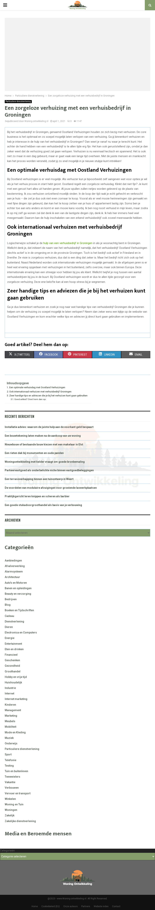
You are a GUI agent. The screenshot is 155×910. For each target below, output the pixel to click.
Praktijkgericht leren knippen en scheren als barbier (37, 496)
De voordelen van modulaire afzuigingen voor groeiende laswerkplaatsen (51, 487)
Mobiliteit (10, 726)
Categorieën (7, 850)
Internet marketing (16, 698)
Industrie (10, 687)
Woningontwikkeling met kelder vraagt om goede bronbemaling (45, 461)
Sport (8, 754)
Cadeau (9, 615)
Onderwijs (11, 743)
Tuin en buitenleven (16, 771)
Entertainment (13, 643)
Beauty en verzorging (18, 593)
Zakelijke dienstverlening (20, 821)
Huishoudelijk (13, 682)
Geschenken (12, 660)
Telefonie (10, 760)
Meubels (10, 721)
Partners (85, 906)
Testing (9, 765)
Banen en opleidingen (18, 588)
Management (13, 710)
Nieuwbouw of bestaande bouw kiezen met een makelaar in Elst (44, 444)
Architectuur (12, 577)
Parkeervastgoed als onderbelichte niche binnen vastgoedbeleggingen (49, 470)
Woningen (11, 809)
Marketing (11, 715)
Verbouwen (12, 787)
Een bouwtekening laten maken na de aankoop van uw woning (43, 435)
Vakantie (10, 782)
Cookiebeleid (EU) (50, 906)
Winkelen (10, 798)
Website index (101, 906)
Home (35, 906)
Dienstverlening (14, 621)
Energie (9, 638)
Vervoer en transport (17, 793)
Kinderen (10, 704)
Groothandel (12, 671)
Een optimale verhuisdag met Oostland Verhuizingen (37, 387)
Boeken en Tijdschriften (19, 610)
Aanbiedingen (13, 560)
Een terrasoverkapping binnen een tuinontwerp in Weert (39, 479)
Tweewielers (12, 776)
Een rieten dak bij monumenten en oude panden (34, 453)
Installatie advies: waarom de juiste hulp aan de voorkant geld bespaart (49, 427)
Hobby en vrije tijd (16, 676)
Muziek (9, 737)
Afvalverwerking (15, 566)
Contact (116, 906)
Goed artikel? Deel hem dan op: (30, 399)
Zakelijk (9, 815)
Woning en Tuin (14, 804)
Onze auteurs (70, 906)
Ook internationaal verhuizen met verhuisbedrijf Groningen (40, 391)
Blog (8, 604)
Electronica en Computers (21, 632)
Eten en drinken (14, 649)
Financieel (11, 654)
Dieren (9, 627)
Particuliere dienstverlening (18, 101)
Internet (9, 693)
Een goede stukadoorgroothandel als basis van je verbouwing (43, 505)
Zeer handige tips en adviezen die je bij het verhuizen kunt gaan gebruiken (48, 395)
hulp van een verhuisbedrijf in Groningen (67, 243)
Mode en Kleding (15, 732)
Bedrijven (11, 599)
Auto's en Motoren (16, 582)
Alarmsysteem (14, 571)
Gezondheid (12, 665)
